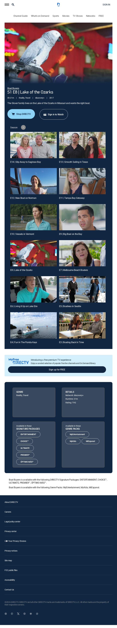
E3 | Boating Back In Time (71, 342)
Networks (90, 15)
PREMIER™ (25, 455)
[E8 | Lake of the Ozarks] (33, 253)
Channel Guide (20, 15)
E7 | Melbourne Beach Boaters (73, 270)
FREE (101, 15)
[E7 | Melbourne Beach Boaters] (82, 253)
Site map (8, 560)
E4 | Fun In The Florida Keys (23, 342)
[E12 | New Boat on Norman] (33, 181)
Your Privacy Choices (17, 541)
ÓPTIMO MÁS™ (27, 461)
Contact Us (9, 589)
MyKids (73, 441)
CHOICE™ (25, 441)
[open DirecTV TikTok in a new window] (37, 614)
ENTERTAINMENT (28, 434)
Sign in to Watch (56, 114)
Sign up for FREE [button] (57, 369)
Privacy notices (11, 550)
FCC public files (11, 570)
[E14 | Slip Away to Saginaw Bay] (33, 145)
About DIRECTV (11, 502)
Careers (8, 511)
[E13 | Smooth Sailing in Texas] (82, 145)
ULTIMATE (25, 448)
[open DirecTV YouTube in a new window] (31, 614)
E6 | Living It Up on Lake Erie (23, 306)
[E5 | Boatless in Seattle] (82, 289)
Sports (56, 15)
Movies (65, 15)
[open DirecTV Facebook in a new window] (12, 614)
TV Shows (78, 15)
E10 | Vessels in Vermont (22, 234)
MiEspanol (90, 441)
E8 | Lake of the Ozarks (21, 270)
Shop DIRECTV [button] (23, 114)
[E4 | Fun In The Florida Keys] (33, 325)
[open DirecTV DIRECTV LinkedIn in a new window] (6, 614)
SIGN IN (106, 4)
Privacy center (11, 531)
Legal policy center (12, 521)
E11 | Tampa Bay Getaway (72, 198)
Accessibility (10, 580)
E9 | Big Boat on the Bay (70, 234)
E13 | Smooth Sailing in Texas (73, 161)
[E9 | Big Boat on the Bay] (82, 217)
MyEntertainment (77, 434)
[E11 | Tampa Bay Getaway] (82, 181)
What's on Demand (40, 15)
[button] (7, 4)
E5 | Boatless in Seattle (70, 306)
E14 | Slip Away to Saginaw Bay (25, 161)
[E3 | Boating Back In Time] (82, 325)
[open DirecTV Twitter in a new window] (18, 614)
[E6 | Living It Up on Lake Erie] (33, 289)
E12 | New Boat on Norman (23, 198)
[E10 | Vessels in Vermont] (33, 217)
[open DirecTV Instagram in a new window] (24, 614)
